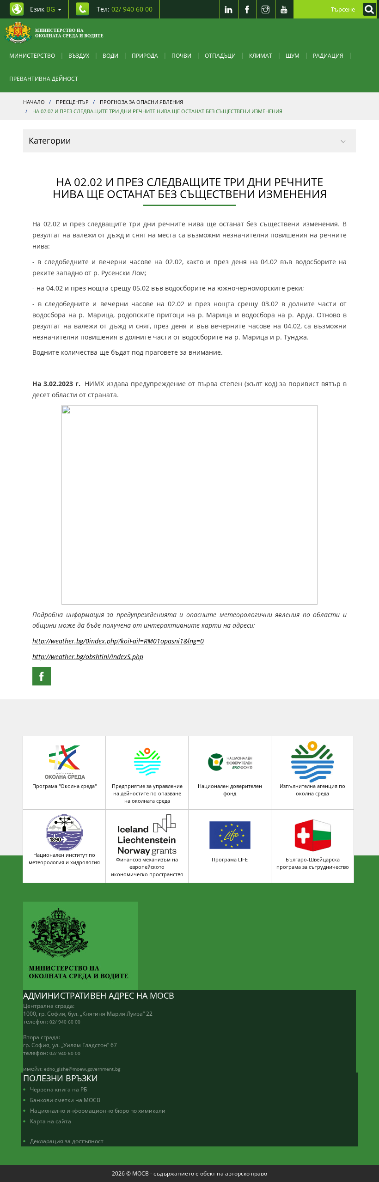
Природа (145, 55)
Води (110, 55)
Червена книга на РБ (58, 1089)
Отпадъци (220, 55)
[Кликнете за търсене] (367, 9)
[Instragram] (266, 9)
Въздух (78, 55)
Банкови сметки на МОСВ (65, 1099)
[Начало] (54, 32)
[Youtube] (284, 9)
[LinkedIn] (229, 9)
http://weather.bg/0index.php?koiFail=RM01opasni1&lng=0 (118, 640)
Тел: (125, 9)
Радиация (328, 55)
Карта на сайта (50, 1121)
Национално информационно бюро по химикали (97, 1110)
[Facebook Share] (41, 676)
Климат (260, 55)
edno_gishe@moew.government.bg (82, 1069)
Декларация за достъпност (67, 1141)
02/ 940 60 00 (64, 1021)
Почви (181, 55)
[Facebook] (247, 9)
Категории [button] (50, 140)
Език (42, 9)
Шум (293, 55)
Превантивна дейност (43, 78)
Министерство (32, 55)
